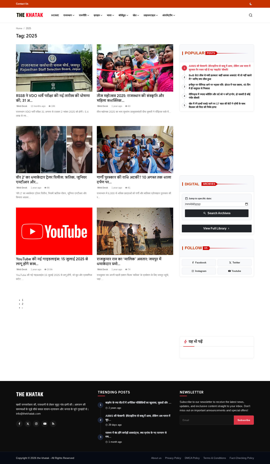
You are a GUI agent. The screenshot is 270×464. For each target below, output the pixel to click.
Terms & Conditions (214, 457)
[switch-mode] (251, 4)
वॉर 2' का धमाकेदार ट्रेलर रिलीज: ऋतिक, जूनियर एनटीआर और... (51, 179)
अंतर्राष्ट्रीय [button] (167, 15)
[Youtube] (44, 423)
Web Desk (21, 106)
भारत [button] (109, 15)
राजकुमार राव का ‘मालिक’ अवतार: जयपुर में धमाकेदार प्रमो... (129, 261)
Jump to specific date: (198, 198)
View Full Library (216, 228)
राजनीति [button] (83, 15)
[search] (250, 15)
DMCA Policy (192, 457)
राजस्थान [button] (67, 15)
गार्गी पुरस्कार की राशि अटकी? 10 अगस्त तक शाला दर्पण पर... (134, 179)
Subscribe (243, 420)
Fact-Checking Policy (242, 457)
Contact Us (22, 3)
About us (156, 457)
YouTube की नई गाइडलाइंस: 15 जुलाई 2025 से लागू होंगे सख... (52, 261)
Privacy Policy (173, 457)
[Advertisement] (217, 141)
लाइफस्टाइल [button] (149, 15)
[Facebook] (19, 423)
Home (55, 15)
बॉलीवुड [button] (122, 15)
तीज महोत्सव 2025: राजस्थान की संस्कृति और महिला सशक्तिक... (130, 98)
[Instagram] (36, 423)
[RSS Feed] (53, 423)
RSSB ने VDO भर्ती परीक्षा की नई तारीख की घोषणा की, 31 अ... (53, 98)
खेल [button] (134, 15)
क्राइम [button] (97, 15)
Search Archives (217, 213)
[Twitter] (27, 423)
